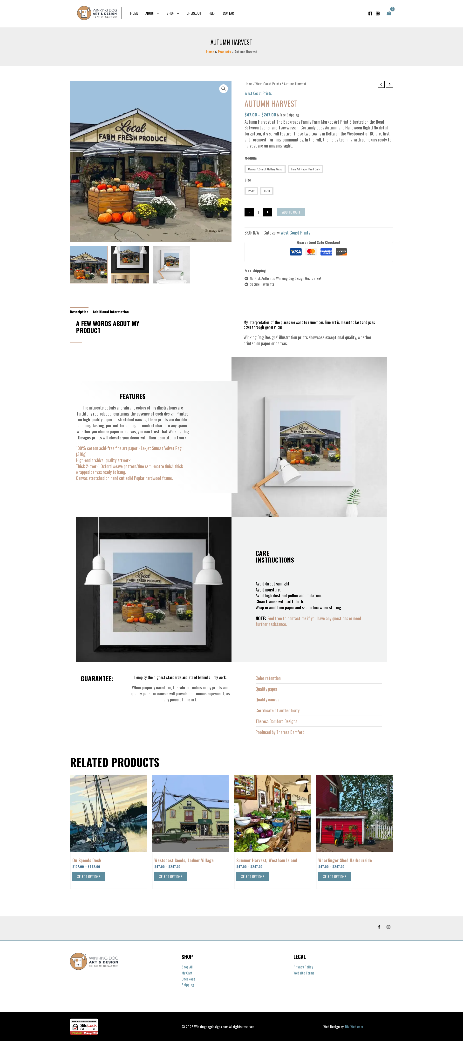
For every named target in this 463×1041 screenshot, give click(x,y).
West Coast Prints (268, 83)
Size (248, 179)
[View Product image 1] (89, 264)
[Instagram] (377, 13)
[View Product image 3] (171, 264)
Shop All (187, 966)
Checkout (188, 978)
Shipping (188, 984)
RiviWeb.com (354, 1026)
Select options (89, 876)
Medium (251, 158)
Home (248, 83)
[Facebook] (370, 13)
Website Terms (303, 972)
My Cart (187, 972)
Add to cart (291, 212)
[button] (157, 13)
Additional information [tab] (111, 311)
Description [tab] (79, 311)
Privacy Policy (303, 966)
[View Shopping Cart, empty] (389, 13)
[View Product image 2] (130, 264)
